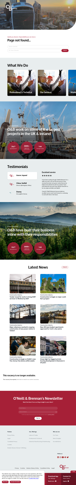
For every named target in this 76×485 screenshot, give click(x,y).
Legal (8, 438)
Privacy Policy (10, 435)
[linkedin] (58, 457)
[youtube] (63, 457)
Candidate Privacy (12, 441)
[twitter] (68, 457)
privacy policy (51, 414)
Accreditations (57, 441)
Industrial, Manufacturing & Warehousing (39, 441)
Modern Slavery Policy (32, 468)
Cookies (9, 444)
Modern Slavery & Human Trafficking (16, 448)
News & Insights (57, 438)
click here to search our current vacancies (28, 379)
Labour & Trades (33, 435)
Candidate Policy (45, 468)
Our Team (55, 435)
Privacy (17, 468)
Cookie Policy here (34, 478)
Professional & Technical (35, 438)
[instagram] (60, 457)
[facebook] (65, 457)
